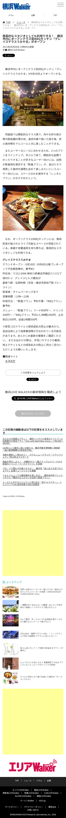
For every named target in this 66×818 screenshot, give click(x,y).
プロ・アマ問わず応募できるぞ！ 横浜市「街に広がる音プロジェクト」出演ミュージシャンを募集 (33, 469)
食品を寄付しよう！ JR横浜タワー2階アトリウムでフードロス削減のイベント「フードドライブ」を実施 (32, 462)
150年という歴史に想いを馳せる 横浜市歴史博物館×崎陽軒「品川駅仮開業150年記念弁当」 (31, 449)
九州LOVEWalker (51, 792)
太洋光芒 (10, 361)
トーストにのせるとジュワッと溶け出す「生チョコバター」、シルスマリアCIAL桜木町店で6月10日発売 (32, 483)
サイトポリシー (12, 806)
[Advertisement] (33, 543)
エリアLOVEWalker (20, 789)
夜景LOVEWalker (31, 792)
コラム (39, 780)
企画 (11, 15)
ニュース (20, 22)
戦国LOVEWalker (44, 796)
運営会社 (52, 806)
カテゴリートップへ (34, 413)
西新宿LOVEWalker (11, 792)
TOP (33, 15)
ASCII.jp (42, 800)
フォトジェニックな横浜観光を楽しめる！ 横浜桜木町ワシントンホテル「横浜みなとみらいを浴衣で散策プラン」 (33, 476)
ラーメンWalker (27, 800)
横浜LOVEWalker (41, 789)
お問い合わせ (33, 809)
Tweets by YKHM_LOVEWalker (14, 496)
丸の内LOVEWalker (23, 796)
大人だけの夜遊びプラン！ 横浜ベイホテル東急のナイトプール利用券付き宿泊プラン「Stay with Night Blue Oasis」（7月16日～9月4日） (33, 441)
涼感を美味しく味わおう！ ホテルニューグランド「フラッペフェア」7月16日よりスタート (33, 456)
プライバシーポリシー (33, 806)
